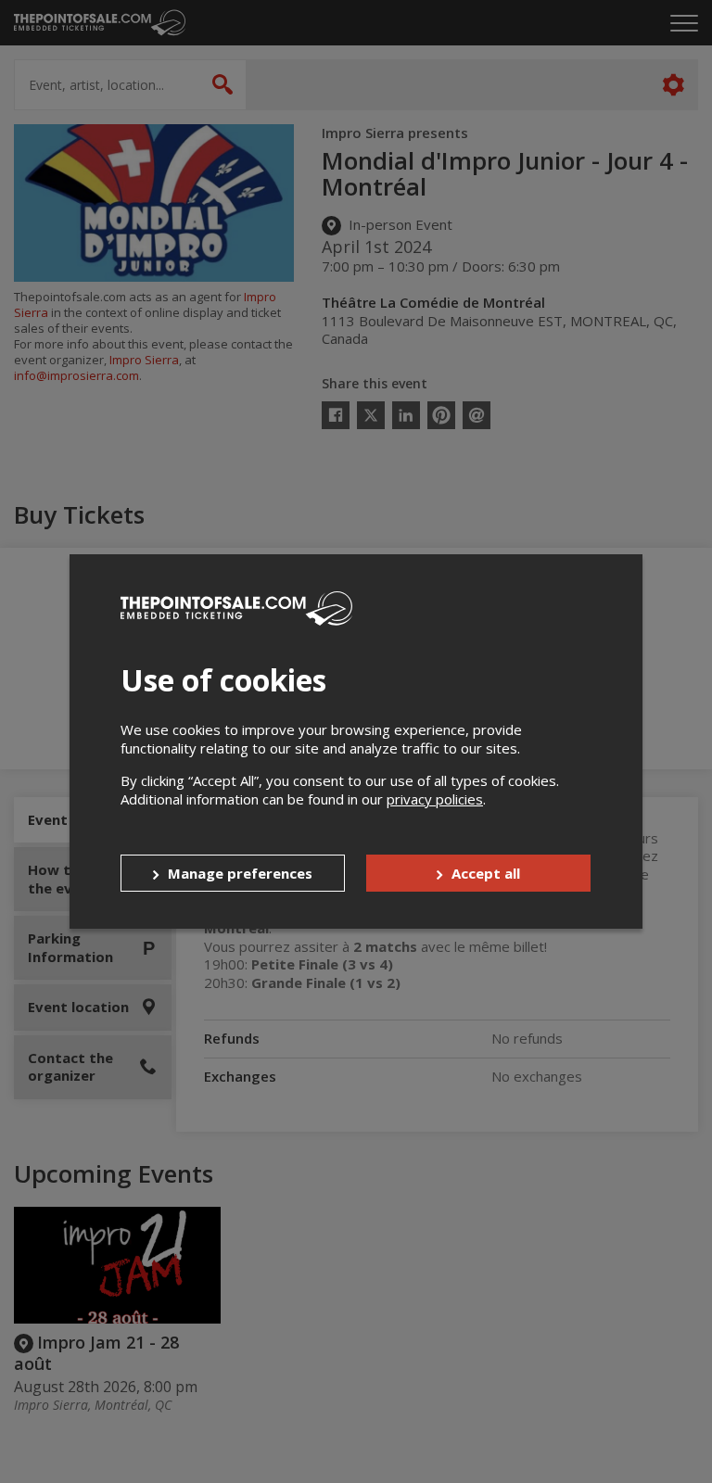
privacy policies (435, 799)
